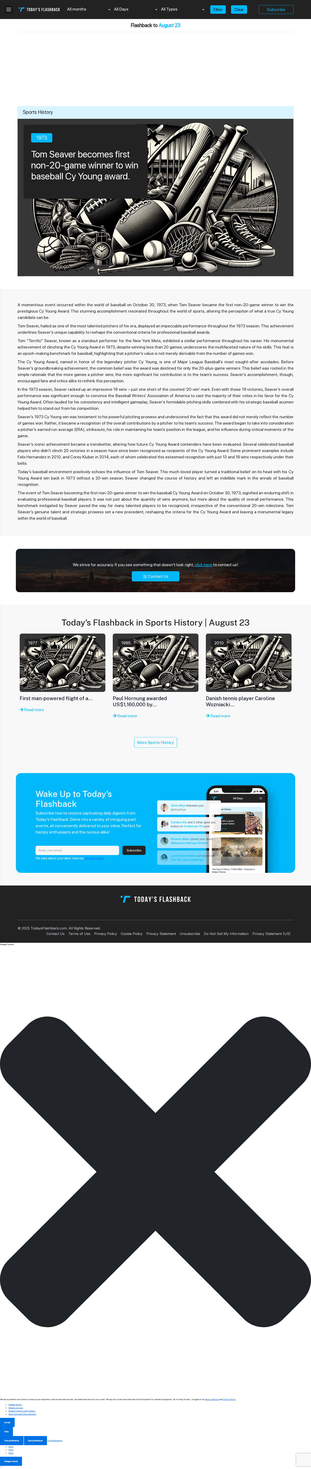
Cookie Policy (132, 934)
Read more (33, 709)
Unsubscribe (190, 934)
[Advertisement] (155, 74)
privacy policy (94, 858)
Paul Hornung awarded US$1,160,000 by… (140, 701)
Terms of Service (212, 1399)
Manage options (15, 1404)
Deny (6, 1431)
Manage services (15, 1407)
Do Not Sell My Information (226, 934)
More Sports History (155, 742)
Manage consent (11, 1461)
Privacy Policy (105, 934)
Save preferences (35, 1440)
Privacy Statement (161, 934)
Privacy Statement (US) (271, 934)
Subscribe (276, 9)
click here (203, 564)
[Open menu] (8, 9)
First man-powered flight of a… (56, 698)
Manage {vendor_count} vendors (21, 1411)
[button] (155, 1172)
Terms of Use (79, 934)
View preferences (11, 1440)
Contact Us (157, 576)
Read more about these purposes (22, 1414)
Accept (7, 1422)
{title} (10, 1446)
